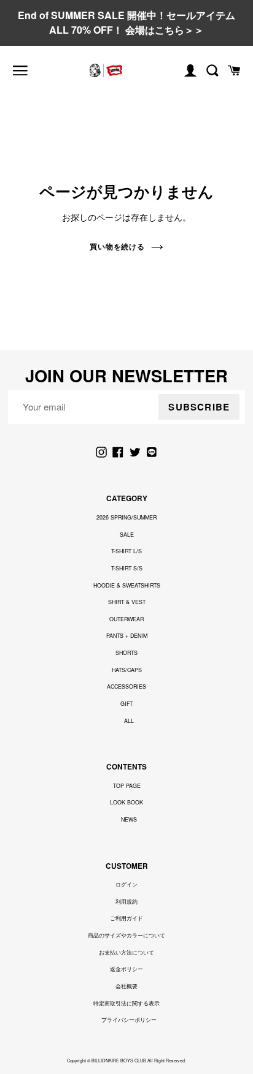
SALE (127, 535)
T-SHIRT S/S (126, 568)
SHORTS (126, 653)
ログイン (126, 884)
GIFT (126, 704)
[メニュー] (20, 71)
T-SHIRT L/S (126, 551)
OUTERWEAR (126, 619)
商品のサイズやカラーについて (126, 935)
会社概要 (126, 986)
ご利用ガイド (126, 918)
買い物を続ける (118, 246)
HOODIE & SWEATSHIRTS (126, 585)
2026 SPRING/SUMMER (126, 517)
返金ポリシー (126, 969)
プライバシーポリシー (129, 1020)
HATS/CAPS (127, 670)
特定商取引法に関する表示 (126, 1003)
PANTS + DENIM (126, 636)
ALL (129, 721)
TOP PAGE (127, 786)
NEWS (129, 819)
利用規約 (126, 902)
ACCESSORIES (126, 686)
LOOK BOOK (126, 802)
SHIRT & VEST (127, 602)
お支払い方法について (126, 952)
